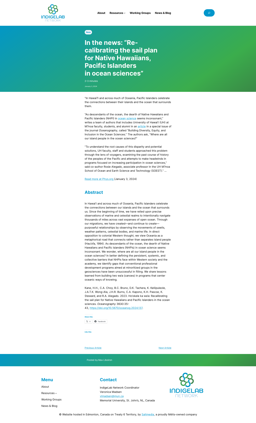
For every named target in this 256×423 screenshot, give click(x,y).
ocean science (127, 118)
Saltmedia (148, 414)
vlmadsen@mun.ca (112, 396)
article (142, 126)
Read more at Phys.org (99, 179)
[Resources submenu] (124, 13)
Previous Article (93, 348)
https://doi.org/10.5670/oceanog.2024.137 (116, 308)
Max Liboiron (105, 360)
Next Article (165, 348)
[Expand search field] (209, 13)
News (88, 32)
